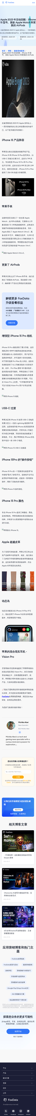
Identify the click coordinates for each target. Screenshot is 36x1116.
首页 (3, 51)
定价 (4, 1088)
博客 (9, 51)
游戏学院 (8, 970)
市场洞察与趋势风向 (18, 976)
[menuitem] (18, 1068)
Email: (10, 1104)
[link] (3, 51)
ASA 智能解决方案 (18, 994)
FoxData (5, 696)
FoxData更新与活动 (11, 965)
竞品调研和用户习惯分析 (18, 1000)
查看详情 (11, 323)
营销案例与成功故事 (18, 982)
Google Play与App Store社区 (18, 988)
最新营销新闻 (19, 51)
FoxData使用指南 (18, 959)
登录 (33, 2)
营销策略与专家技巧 (24, 970)
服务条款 (25, 780)
